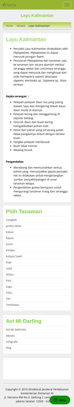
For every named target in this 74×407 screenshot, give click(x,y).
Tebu (9, 292)
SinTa (11, 5)
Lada (9, 268)
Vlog (8, 348)
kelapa (21, 25)
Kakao (9, 232)
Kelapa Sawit (14, 256)
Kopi (9, 262)
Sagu (9, 286)
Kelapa (10, 250)
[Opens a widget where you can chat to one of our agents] (59, 400)
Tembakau (12, 305)
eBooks (10, 335)
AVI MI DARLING (16, 329)
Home (9, 25)
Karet (9, 244)
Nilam (9, 274)
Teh (8, 298)
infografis (12, 341)
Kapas (10, 238)
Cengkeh (11, 220)
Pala (8, 280)
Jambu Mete (13, 226)
